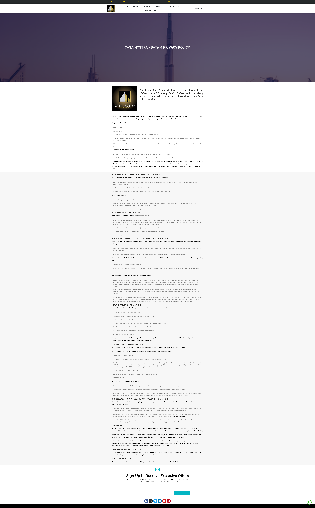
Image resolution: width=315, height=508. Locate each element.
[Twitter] (155, 501)
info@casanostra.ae (180, 416)
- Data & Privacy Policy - (157, 506)
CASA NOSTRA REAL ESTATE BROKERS (193, 506)
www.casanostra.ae (194, 116)
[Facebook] (146, 501)
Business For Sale (151, 10)
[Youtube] (164, 501)
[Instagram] (151, 501)
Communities (136, 6)
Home (126, 6)
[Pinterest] (169, 501)
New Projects (148, 6)
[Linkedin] (160, 501)
